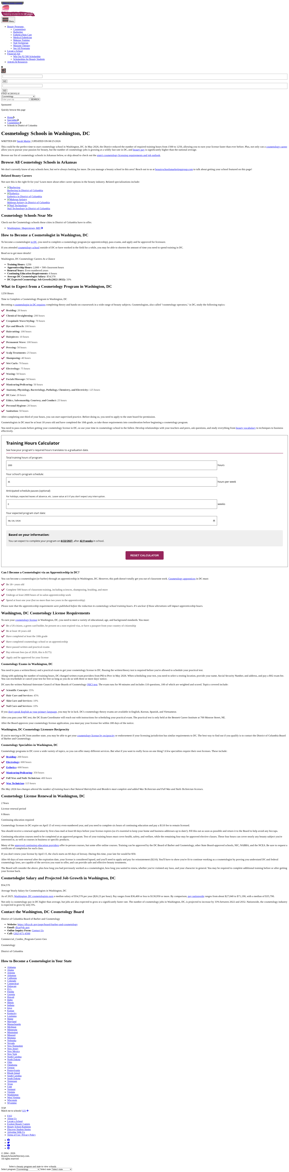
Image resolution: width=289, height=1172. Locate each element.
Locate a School (15, 51)
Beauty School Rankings (19, 1126)
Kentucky (12, 1013)
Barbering (18, 32)
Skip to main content (12, 3)
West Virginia (13, 1097)
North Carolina (14, 1056)
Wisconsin (12, 1100)
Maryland (11, 1021)
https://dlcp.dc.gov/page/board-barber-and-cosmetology (48, 924)
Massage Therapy (21, 45)
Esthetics (11, 767)
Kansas (10, 1010)
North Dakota (13, 1059)
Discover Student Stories (19, 1129)
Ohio (9, 1062)
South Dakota (13, 1078)
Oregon (10, 1067)
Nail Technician (20, 43)
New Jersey (12, 1048)
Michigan (11, 1027)
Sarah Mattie (24, 141)
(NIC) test (92, 684)
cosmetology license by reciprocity (96, 735)
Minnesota (12, 1029)
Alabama (11, 967)
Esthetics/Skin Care (22, 34)
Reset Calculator (144, 555)
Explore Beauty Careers (18, 1124)
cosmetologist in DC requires (29, 304)
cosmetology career (276, 146)
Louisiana (12, 1016)
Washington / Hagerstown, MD (24, 228)
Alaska (10, 970)
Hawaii (10, 997)
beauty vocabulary (246, 428)
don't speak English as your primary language (32, 711)
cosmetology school (28, 247)
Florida (10, 991)
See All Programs (21, 48)
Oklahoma (12, 1065)
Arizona (11, 972)
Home (10, 117)
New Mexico (13, 1051)
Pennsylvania (13, 1070)
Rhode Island (13, 1073)
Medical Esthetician (22, 37)
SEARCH (35, 99)
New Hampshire (15, 1046)
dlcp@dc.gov (22, 927)
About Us (12, 1118)
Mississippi (12, 1032)
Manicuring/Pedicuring (19, 772)
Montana (11, 1038)
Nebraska (11, 1040)
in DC (34, 242)
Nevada (11, 1043)
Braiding (11, 756)
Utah (9, 1086)
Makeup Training (21, 40)
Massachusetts (14, 1024)
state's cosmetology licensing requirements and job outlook (128, 155)
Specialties (12, 120)
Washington (13, 1094)
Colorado (11, 981)
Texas (10, 1084)
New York (12, 1054)
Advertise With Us (16, 1132)
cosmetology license (26, 620)
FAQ (9, 1116)
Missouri (11, 1035)
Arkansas (11, 975)
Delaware (11, 986)
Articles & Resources (17, 62)
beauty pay (139, 149)
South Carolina (14, 1075)
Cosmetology (19, 29)
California (12, 978)
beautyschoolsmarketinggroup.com (174, 169)
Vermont (11, 1089)
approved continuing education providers (37, 845)
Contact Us (38, 930)
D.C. (9, 989)
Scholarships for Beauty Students (29, 59)
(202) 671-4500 (21, 933)
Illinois (10, 1002)
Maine (10, 1019)
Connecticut (13, 983)
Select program (8, 1169)
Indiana (10, 1005)
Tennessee (12, 1081)
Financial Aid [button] (13, 53)
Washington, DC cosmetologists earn (33, 896)
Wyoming (12, 1103)
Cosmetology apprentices (182, 578)
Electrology (12, 762)
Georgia (11, 994)
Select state (45, 1169)
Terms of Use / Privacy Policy (21, 1135)
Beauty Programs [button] (15, 26)
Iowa (9, 1008)
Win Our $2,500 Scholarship (26, 56)
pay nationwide (196, 896)
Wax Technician (15, 783)
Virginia (11, 1092)
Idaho (10, 1000)
